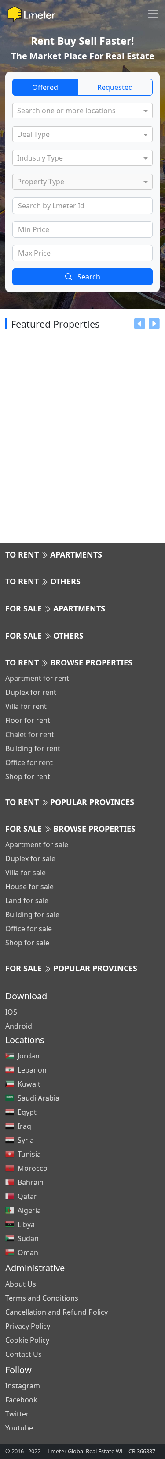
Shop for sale (27, 943)
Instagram (22, 1386)
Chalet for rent (29, 734)
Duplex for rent (30, 692)
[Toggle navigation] (153, 13)
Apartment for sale (36, 844)
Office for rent (29, 762)
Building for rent (32, 748)
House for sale (29, 886)
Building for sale (32, 914)
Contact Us (23, 1354)
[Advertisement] (82, 460)
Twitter (17, 1414)
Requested (115, 87)
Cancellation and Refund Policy (56, 1312)
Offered (45, 87)
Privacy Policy (27, 1326)
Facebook (21, 1400)
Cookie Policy (27, 1340)
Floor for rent (27, 720)
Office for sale (28, 928)
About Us (20, 1284)
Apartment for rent (37, 678)
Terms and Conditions (41, 1298)
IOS (11, 1012)
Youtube (19, 1428)
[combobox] (78, 112)
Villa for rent (26, 706)
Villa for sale (25, 872)
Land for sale (26, 900)
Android (18, 1026)
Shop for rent (27, 776)
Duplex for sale (30, 858)
